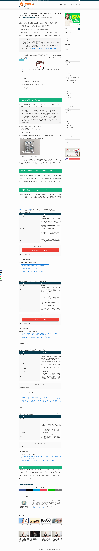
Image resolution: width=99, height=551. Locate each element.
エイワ (27, 90)
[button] (22, 490)
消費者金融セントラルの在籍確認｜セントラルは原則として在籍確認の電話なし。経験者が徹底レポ (39, 269)
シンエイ (67, 89)
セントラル (67, 99)
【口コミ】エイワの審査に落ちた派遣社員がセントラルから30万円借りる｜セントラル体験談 (38, 460)
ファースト (67, 114)
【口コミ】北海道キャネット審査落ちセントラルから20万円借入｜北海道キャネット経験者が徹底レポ (40, 400)
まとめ (25, 91)
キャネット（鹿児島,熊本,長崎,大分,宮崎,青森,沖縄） (72, 78)
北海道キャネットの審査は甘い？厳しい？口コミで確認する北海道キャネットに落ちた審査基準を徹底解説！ (41, 398)
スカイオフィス (68, 93)
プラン (67, 121)
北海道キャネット (28, 88)
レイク (67, 142)
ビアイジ (67, 112)
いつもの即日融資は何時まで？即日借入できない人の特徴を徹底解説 (33, 334)
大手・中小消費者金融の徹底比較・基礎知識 (28, 17)
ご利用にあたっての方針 (40, 507)
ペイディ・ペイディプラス (70, 127)
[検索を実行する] (79, 29)
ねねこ (22, 69)
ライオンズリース (69, 136)
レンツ (67, 144)
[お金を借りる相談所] (26, 4)
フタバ (67, 119)
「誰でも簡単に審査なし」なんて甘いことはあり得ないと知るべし (36, 82)
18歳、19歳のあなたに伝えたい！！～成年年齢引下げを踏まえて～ (44, 48)
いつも (27, 87)
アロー (67, 58)
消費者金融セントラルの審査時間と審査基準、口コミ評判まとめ (33, 265)
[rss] (78, 0)
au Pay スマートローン (69, 73)
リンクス (67, 140)
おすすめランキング (69, 38)
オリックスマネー (69, 75)
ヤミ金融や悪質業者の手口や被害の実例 (31, 81)
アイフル (67, 49)
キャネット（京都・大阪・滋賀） (71, 80)
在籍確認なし (68, 40)
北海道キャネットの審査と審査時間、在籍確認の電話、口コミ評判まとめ (34, 397)
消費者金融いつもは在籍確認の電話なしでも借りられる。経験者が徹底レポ (35, 336)
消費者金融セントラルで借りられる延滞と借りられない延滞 (32, 271)
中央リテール (68, 104)
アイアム (67, 47)
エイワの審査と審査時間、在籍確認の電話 (28, 458)
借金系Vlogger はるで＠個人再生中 (24, 507)
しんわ (67, 91)
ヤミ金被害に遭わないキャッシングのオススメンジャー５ (34, 84)
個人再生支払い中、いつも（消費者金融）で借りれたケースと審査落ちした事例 (35, 337)
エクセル (67, 66)
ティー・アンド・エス (69, 106)
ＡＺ (66, 71)
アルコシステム (68, 56)
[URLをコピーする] (58, 490)
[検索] (79, 0)
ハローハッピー (68, 110)
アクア (67, 51)
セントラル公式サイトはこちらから (39, 250)
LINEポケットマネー (69, 138)
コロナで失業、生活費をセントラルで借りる (29, 268)
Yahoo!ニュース (55, 120)
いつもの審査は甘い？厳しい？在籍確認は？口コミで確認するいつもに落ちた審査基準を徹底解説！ (39, 333)
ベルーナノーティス (69, 129)
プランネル (67, 123)
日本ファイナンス (69, 108)
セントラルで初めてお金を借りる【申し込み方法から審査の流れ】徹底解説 (35, 264)
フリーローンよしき (69, 125)
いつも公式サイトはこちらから (39, 319)
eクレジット (68, 62)
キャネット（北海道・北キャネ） (71, 82)
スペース (67, 95)
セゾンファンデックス (69, 97)
